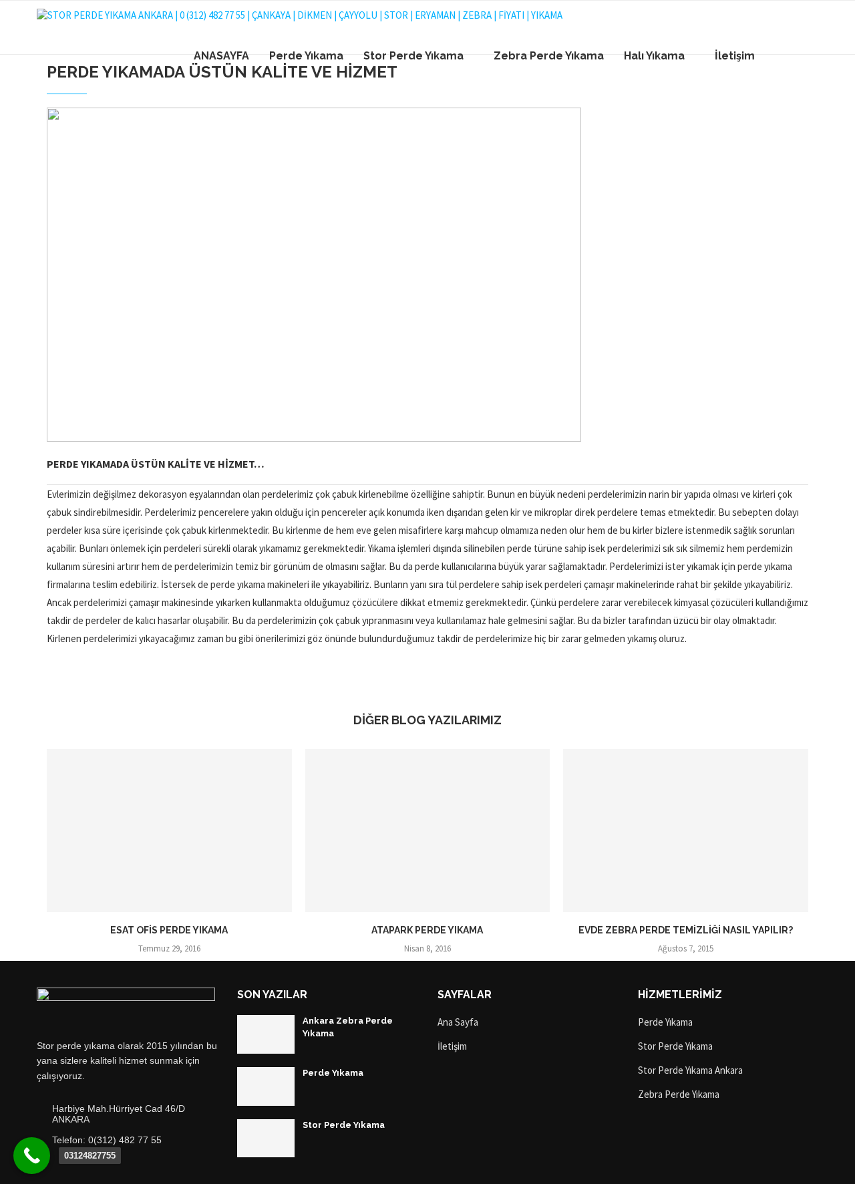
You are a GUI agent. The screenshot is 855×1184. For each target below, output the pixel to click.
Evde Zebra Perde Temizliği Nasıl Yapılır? (685, 930)
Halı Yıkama (654, 55)
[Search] (811, 56)
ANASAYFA (221, 55)
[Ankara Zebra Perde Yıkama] (266, 1034)
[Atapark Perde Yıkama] (427, 830)
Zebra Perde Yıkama (549, 55)
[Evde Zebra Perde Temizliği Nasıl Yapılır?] (685, 830)
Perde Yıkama (306, 55)
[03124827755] (31, 1155)
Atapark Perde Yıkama (427, 930)
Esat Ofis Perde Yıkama (169, 930)
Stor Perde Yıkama (413, 55)
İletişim (735, 55)
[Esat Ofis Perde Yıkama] (169, 830)
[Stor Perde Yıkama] (266, 1138)
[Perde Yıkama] (266, 1086)
